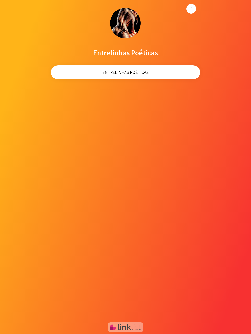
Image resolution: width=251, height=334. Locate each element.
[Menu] (191, 9)
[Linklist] (125, 327)
